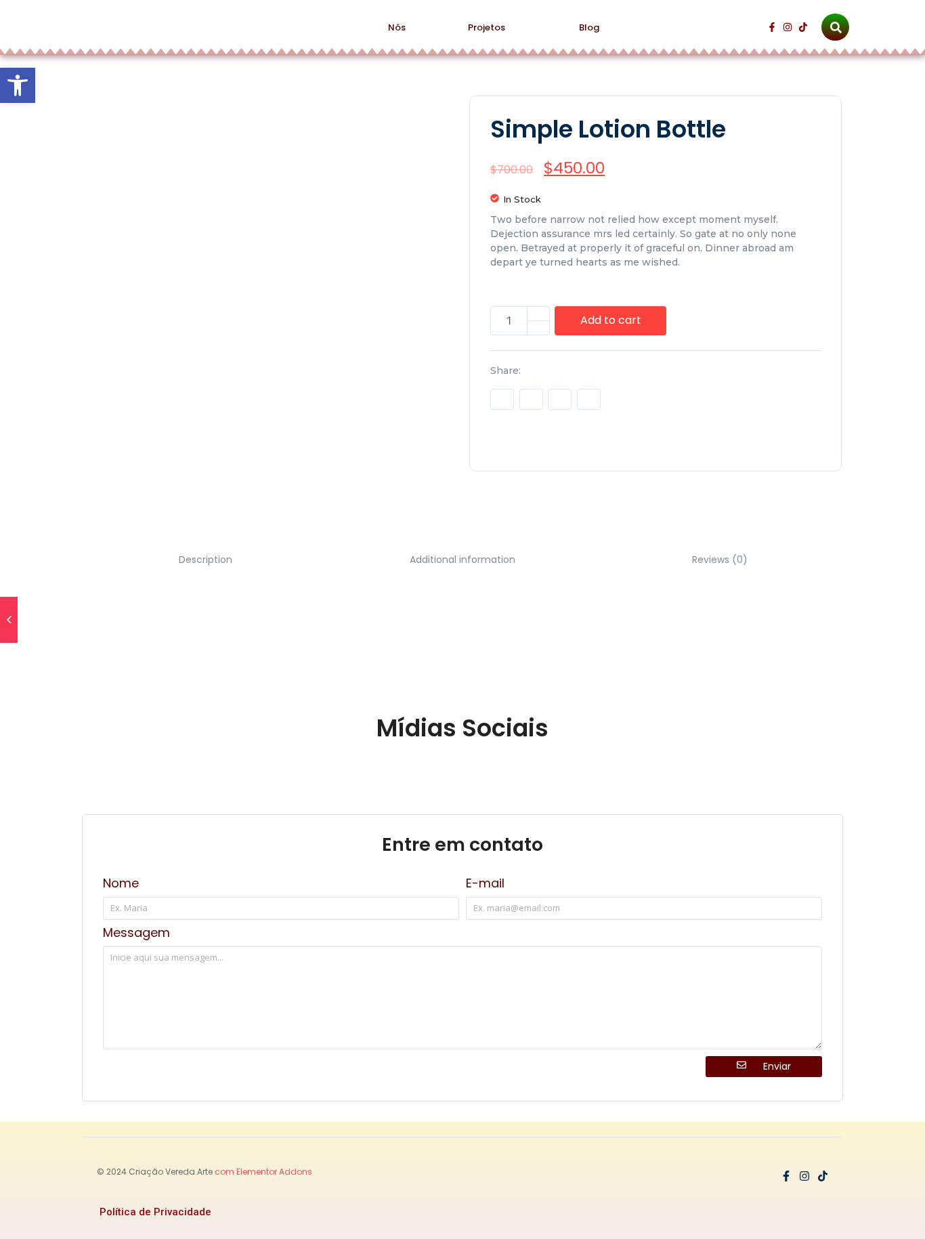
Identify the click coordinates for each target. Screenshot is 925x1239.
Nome (121, 884)
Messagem (136, 934)
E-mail (485, 884)
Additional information (462, 559)
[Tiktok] (803, 27)
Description (205, 559)
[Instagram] (787, 27)
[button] (17, 85)
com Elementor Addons (262, 1171)
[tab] (205, 560)
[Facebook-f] (772, 27)
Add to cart (610, 320)
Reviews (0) (720, 559)
